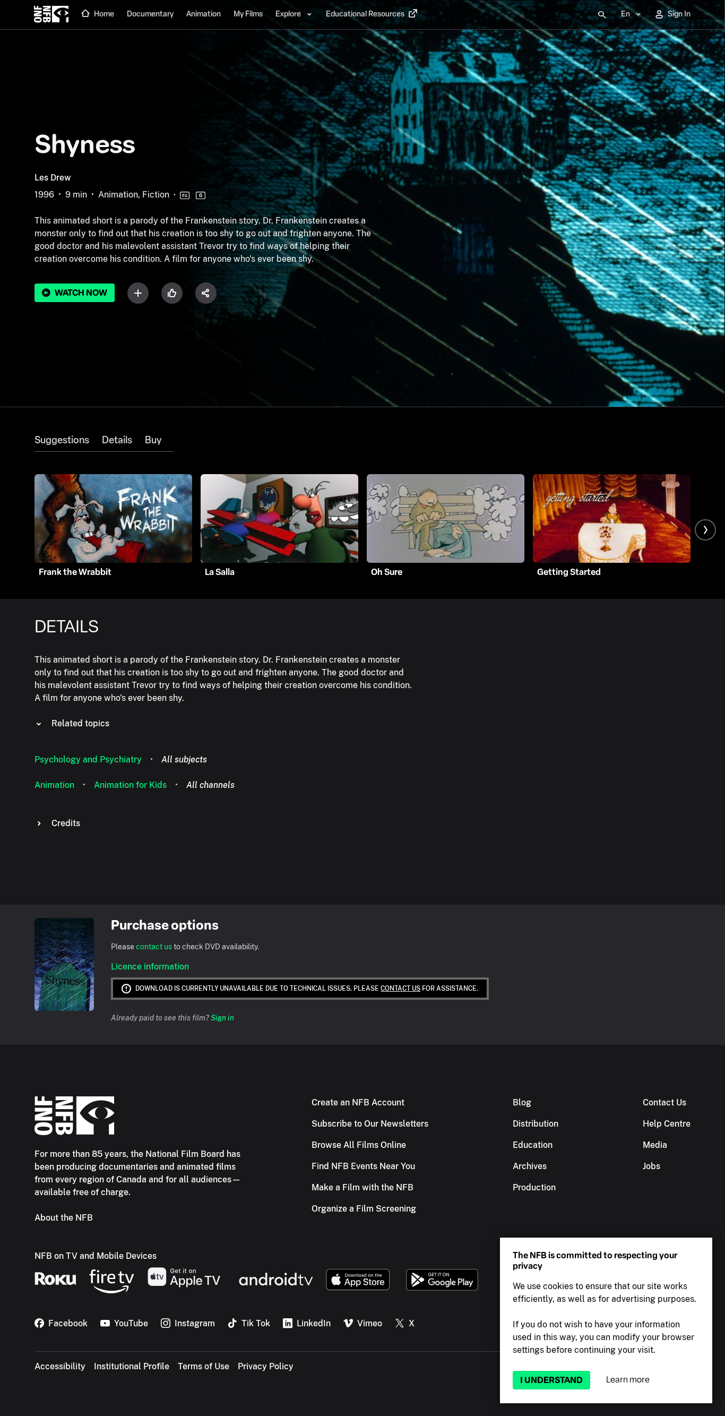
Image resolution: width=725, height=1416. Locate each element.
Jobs (651, 1166)
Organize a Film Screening (364, 1209)
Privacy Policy (266, 1366)
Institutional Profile (131, 1366)
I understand (551, 1380)
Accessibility (59, 1366)
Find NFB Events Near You (363, 1166)
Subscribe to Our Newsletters (370, 1124)
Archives (530, 1166)
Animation (54, 785)
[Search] (601, 14)
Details (117, 440)
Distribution (535, 1124)
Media (655, 1145)
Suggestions (61, 440)
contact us (154, 946)
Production (534, 1187)
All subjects (184, 759)
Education (533, 1145)
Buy (153, 440)
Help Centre (667, 1124)
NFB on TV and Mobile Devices (95, 1256)
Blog (522, 1102)
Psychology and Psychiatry (88, 759)
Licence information (150, 967)
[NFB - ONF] (51, 15)
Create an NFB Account (358, 1102)
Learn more (628, 1380)
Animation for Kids (130, 785)
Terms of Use (203, 1366)
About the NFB (63, 1218)
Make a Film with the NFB (362, 1187)
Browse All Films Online (359, 1145)
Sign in (222, 1018)
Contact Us (664, 1102)
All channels (210, 785)
